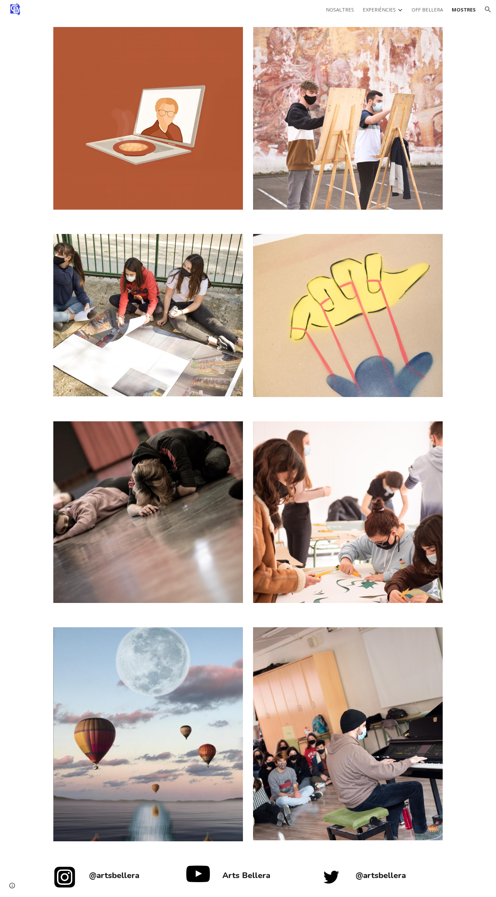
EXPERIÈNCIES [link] (379, 9)
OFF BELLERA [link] (427, 9)
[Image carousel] (148, 122)
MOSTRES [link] (464, 9)
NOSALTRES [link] (340, 9)
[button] (488, 9)
